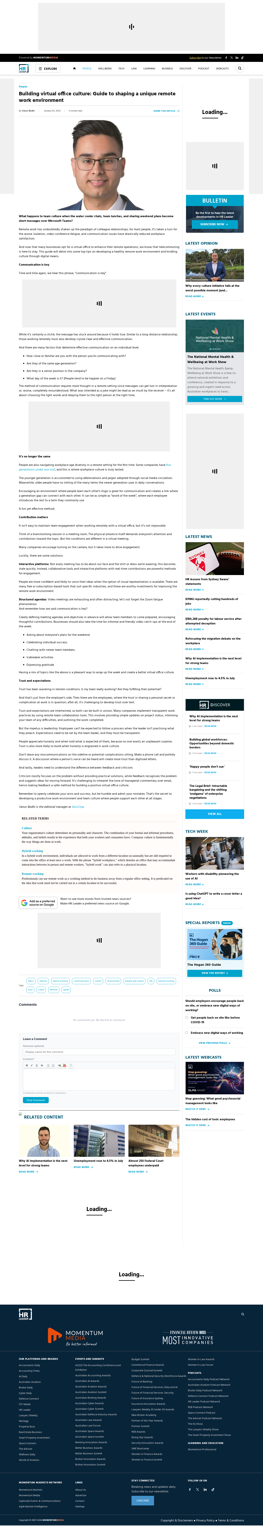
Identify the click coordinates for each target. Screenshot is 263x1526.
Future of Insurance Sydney (147, 1398)
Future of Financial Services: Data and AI (155, 1387)
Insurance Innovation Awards (148, 1404)
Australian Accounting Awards (93, 1375)
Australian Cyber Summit (89, 1409)
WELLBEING (105, 68)
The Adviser (25, 1449)
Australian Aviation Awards (91, 1387)
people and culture (134, 981)
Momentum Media (29, 1495)
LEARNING (149, 68)
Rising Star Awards (142, 1437)
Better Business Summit (88, 1453)
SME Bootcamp (140, 1448)
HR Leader (25, 1410)
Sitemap (80, 1506)
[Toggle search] (239, 68)
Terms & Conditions (231, 1520)
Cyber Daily (25, 1393)
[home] (24, 68)
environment (113, 981)
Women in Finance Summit (147, 1460)
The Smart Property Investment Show (209, 1435)
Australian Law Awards (88, 1420)
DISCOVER (185, 68)
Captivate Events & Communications (40, 1501)
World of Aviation (29, 1460)
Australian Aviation (30, 1382)
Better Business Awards (88, 1448)
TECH (121, 68)
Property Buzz (27, 1427)
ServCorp (78, 807)
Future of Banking (142, 1382)
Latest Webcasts (203, 1058)
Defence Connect (29, 1399)
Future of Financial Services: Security (153, 1393)
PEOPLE (86, 68)
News (31, 981)
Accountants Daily (29, 1365)
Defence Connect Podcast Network (208, 1396)
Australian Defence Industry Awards (96, 1414)
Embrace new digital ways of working (217, 1033)
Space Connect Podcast (201, 1413)
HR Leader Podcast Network (204, 1402)
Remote (54, 990)
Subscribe (195, 58)
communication (81, 981)
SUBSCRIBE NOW (212, 224)
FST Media (25, 1404)
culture (98, 981)
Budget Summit (140, 1359)
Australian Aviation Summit (90, 1392)
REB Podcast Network (200, 1407)
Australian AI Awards (87, 1381)
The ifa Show (195, 1424)
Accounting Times (29, 1371)
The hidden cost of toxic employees (210, 1119)
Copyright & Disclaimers (177, 1520)
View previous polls (213, 1043)
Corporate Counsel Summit (147, 1370)
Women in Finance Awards (147, 1454)
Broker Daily (26, 1388)
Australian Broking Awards (90, 1398)
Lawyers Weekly (28, 1415)
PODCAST (203, 68)
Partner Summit (140, 1426)
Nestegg (23, 1421)
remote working (166, 981)
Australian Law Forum (88, 1426)
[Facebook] (190, 1489)
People (23, 87)
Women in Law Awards (201, 1359)
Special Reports (208, 923)
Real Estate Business (30, 1432)
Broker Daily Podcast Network (205, 1390)
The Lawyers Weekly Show (203, 1429)
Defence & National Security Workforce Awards (159, 1376)
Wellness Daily (27, 1454)
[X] (197, 1489)
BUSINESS (167, 68)
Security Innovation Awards (147, 1443)
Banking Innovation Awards (91, 1442)
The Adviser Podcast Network (205, 1418)
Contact (80, 1501)
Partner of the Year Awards (147, 1421)
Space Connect (27, 1443)
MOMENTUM (45, 58)
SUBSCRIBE (143, 1501)
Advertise (80, 1495)
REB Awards (138, 1432)
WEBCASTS (222, 68)
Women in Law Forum (200, 1365)
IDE (151, 981)
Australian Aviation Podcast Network (209, 1385)
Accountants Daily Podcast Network (209, 1379)
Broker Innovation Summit (90, 1465)
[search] (242, 1314)
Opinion (43, 981)
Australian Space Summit (89, 1437)
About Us (80, 1490)
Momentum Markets (30, 1490)
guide (66, 990)
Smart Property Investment (34, 1438)
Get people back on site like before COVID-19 (215, 1020)
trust (30, 990)
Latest (41, 990)
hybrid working (60, 981)
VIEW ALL (215, 814)
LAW (134, 68)
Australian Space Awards (89, 1431)
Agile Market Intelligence (33, 1506)
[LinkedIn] (205, 1489)
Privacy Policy (205, 1520)
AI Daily (23, 1376)
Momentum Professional (202, 1449)
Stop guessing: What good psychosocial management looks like (212, 1101)
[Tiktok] (213, 1489)
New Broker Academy (144, 1415)
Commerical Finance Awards (148, 1365)
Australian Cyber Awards (89, 1403)
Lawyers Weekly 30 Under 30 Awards (153, 1409)
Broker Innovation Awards (90, 1459)
